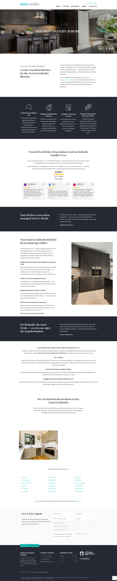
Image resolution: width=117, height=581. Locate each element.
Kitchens (66, 6)
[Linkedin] (31, 545)
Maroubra (52, 480)
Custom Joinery (33, 562)
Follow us (23, 545)
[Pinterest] (33, 545)
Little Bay (52, 491)
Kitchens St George (68, 577)
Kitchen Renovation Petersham (38, 446)
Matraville (52, 488)
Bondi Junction (27, 483)
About (58, 6)
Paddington (79, 491)
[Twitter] (27, 545)
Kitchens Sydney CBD (50, 578)
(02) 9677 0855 (92, 3)
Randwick (52, 477)
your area (78, 501)
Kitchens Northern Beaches (26, 578)
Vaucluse (78, 477)
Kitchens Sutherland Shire (59, 577)
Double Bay (79, 486)
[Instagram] (35, 545)
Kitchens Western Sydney (49, 577)
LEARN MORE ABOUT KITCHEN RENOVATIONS (32, 313)
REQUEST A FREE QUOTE (66, 225)
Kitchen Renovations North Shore (39, 578)
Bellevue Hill (80, 488)
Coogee (25, 491)
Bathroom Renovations (24, 562)
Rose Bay (78, 480)
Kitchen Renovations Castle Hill (37, 577)
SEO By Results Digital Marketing (40, 572)
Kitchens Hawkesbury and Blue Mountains (81, 577)
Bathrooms (75, 6)
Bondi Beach (27, 480)
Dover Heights (80, 483)
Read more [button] (26, 197)
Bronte (25, 486)
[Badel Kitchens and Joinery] (29, 3)
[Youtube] (37, 545)
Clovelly (25, 488)
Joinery (84, 6)
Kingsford (52, 483)
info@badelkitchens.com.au (48, 561)
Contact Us (93, 6)
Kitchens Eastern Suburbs (26, 577)
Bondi (25, 477)
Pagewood (52, 486)
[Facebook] (29, 545)
